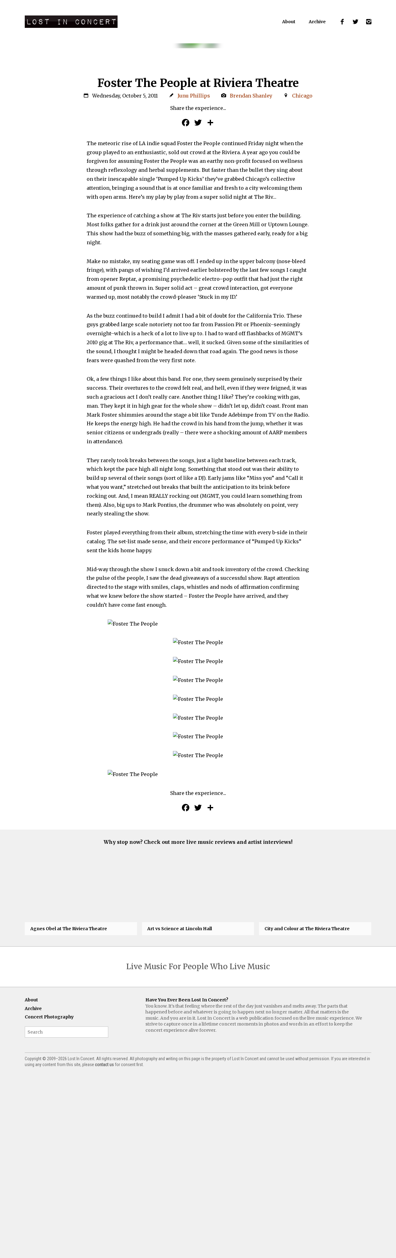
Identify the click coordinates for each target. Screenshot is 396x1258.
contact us (104, 1064)
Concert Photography (49, 1017)
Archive (317, 22)
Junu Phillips (194, 96)
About (288, 22)
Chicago (302, 96)
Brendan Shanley (251, 96)
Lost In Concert (71, 21)
